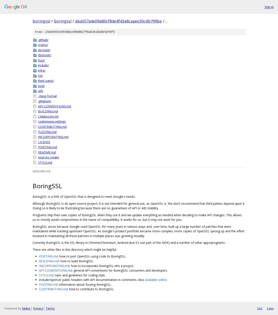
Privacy (38, 308)
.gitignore (44, 101)
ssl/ (40, 76)
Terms (50, 308)
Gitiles (26, 308)
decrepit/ (44, 50)
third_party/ (46, 81)
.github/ (43, 40)
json (270, 308)
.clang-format (47, 96)
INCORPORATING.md (53, 137)
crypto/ (43, 45)
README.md (47, 152)
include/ (43, 65)
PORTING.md (47, 147)
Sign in (269, 7)
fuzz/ (41, 60)
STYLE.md (45, 162)
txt (259, 308)
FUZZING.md (47, 132)
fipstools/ (44, 55)
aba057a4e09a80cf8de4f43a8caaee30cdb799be (118, 21)
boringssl (41, 21)
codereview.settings (52, 121)
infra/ (41, 70)
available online (156, 280)
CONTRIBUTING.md (52, 127)
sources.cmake (48, 157)
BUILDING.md (48, 111)
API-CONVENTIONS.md (54, 106)
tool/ (41, 86)
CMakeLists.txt (48, 116)
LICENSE (44, 142)
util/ (40, 91)
